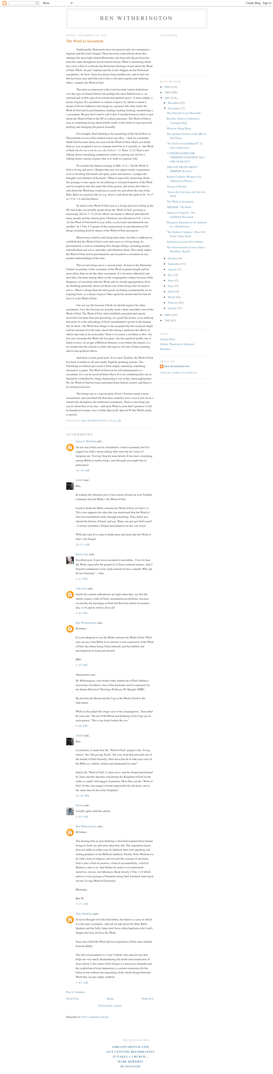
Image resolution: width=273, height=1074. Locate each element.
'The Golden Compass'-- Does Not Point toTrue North (186, 234)
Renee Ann (82, 554)
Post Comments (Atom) (95, 1017)
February (173, 302)
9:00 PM (82, 726)
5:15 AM (82, 904)
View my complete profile (178, 373)
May (171, 286)
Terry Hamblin (84, 914)
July (170, 275)
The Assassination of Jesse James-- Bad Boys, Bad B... (186, 249)
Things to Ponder (177, 186)
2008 (167, 92)
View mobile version (110, 1005)
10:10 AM (83, 470)
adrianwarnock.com (130, 1047)
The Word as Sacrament (180, 201)
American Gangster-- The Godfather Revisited (181, 215)
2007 (167, 98)
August (172, 269)
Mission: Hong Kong (179, 128)
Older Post (148, 998)
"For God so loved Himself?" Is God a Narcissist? (184, 145)
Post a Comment (75, 992)
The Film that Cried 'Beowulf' (184, 113)
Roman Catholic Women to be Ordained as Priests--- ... (184, 179)
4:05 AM (82, 817)
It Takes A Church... (130, 1056)
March (172, 297)
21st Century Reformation (130, 1052)
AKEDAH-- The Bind (179, 207)
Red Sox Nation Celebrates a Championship (183, 121)
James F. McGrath (86, 441)
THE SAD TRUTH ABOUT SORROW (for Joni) (182, 169)
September (174, 264)
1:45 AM (82, 982)
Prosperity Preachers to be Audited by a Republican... (186, 224)
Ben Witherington (136, 17)
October (173, 258)
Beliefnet (165, 349)
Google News (167, 339)
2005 (167, 320)
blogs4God (130, 1066)
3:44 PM (82, 613)
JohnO (79, 480)
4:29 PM (82, 665)
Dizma (79, 805)
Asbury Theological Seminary (177, 344)
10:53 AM (83, 544)
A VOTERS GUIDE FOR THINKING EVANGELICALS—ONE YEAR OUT (187, 157)
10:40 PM (82, 795)
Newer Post (72, 998)
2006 (167, 315)
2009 (167, 87)
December (174, 103)
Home (110, 998)
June (171, 280)
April (171, 291)
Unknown (81, 588)
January (172, 308)
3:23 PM (82, 579)
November (174, 108)
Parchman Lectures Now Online (185, 242)
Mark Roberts (130, 1061)
